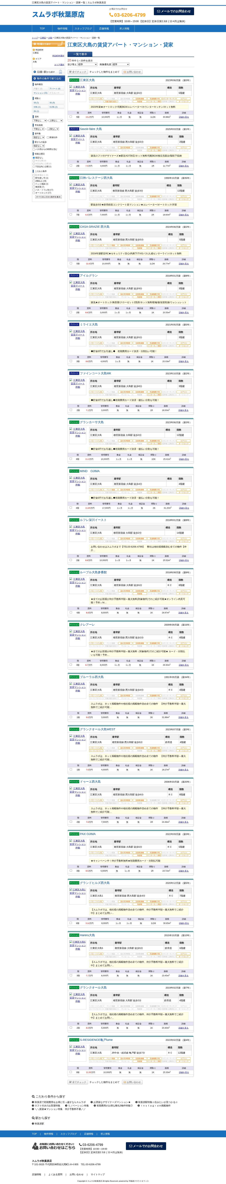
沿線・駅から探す (48, 72)
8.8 (87, 361)
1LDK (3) (53, 107)
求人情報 (124, 28)
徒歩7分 (141, 1052)
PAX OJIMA (88, 834)
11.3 (87, 459)
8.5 (87, 871)
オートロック (43, 193)
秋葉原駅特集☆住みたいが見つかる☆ (158, 1102)
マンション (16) (40, 93)
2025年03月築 (173, 129)
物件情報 (63, 28)
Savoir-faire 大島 (91, 129)
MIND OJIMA (90, 471)
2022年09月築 (173, 834)
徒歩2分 (137, 532)
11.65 (87, 508)
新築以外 (53, 137)
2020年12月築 (173, 883)
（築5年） (186, 324)
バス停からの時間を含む (46, 149)
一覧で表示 (80, 54)
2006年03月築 (171, 781)
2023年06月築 (173, 80)
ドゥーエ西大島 (90, 781)
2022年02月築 (173, 1040)
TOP (42, 28)
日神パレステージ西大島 (96, 177)
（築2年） (186, 227)
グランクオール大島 (93, 987)
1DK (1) (37, 107)
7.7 (87, 975)
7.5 (87, 166)
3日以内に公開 (43, 163)
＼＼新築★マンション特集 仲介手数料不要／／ (60, 1109)
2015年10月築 (171, 935)
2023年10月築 (173, 373)
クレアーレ (87, 624)
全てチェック (79, 72)
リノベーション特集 (78, 1105)
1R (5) (36, 103)
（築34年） (186, 677)
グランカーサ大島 (92, 422)
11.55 (88, 1072)
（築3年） (186, 80)
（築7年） (186, 987)
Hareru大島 (87, 935)
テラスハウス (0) (54, 93)
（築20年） (186, 781)
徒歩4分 (138, 484)
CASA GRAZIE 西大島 (95, 226)
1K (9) (52, 103)
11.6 (88, 923)
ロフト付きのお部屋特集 (47, 1105)
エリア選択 (59, 65)
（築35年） (186, 178)
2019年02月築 (173, 987)
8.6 (86, 312)
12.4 (88, 264)
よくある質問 (55, 1174)
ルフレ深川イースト (93, 520)
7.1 (87, 410)
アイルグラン (89, 275)
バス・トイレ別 (44, 190)
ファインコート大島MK (95, 373)
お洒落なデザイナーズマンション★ (112, 1102)
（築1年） (186, 129)
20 (69, 60)
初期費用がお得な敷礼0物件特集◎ (115, 1105)
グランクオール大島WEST (97, 729)
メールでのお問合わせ (176, 11)
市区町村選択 (58, 56)
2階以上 (40, 181)
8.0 (87, 1028)
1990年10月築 (171, 178)
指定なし (39, 158)
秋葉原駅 (39, 1123)
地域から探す (48, 44)
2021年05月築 (173, 324)
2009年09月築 (171, 624)
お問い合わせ (134, 72)
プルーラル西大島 (92, 677)
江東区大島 (87, 80)
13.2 (88, 117)
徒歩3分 (139, 190)
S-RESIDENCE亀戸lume (96, 1040)
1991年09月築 (171, 677)
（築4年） (186, 1040)
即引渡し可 (41, 178)
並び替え (72, 64)
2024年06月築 (173, 227)
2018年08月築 (173, 572)
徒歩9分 (138, 288)
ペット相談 (41, 184)
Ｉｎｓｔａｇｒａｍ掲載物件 (155, 1105)
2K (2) (36, 111)
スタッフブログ (83, 28)
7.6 (87, 770)
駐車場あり (41, 175)
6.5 (86, 215)
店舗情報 (104, 28)
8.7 (86, 665)
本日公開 (40, 160)
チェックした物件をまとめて (105, 72)
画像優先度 (105, 64)
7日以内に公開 (43, 166)
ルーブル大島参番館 (93, 572)
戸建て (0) (38, 89)
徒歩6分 (139, 794)
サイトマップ (98, 1174)
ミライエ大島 (89, 324)
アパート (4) (54, 89)
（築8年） (186, 275)
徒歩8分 (138, 386)
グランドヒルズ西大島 (95, 882)
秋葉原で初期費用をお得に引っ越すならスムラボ (60, 1102)
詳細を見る (184, 117)
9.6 (87, 717)
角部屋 (39, 187)
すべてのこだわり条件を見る (48, 196)
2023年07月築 (173, 729)
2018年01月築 (173, 275)
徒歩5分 (138, 93)
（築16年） (186, 624)
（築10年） (186, 935)
